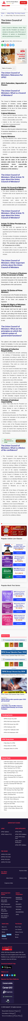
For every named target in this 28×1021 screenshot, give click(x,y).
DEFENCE (18, 909)
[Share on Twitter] (13, 45)
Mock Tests (18, 926)
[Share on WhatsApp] (2, 45)
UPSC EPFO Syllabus (20, 834)
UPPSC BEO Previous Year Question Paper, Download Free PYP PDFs (13, 767)
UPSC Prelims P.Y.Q (6, 834)
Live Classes (18, 929)
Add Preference (21, 441)
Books (16, 937)
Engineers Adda (9, 883)
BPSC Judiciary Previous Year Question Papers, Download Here (13, 793)
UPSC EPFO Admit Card (20, 837)
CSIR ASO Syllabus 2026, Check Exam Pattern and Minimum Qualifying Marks (13, 762)
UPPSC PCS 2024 (6, 854)
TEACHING (19, 906)
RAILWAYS (18, 904)
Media (3, 932)
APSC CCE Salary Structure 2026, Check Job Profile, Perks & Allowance (14, 798)
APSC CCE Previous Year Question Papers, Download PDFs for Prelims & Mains (13, 777)
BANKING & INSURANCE (19, 898)
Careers (6, 935)
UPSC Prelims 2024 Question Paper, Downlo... (13, 694)
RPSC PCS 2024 (5, 859)
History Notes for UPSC (10, 745)
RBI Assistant (4, 913)
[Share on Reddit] (8, 45)
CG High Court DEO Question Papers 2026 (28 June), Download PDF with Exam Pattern (14, 783)
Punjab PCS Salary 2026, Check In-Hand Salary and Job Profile (14, 802)
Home (3, 13)
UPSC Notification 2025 (9, 727)
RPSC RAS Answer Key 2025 (11, 724)
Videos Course (19, 932)
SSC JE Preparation (6, 906)
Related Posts (5, 635)
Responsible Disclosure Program (10, 1011)
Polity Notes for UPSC (9, 743)
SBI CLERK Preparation (4, 900)
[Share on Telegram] (5, 45)
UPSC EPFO (18, 831)
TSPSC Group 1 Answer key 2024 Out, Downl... (13, 675)
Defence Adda (23, 878)
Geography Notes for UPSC (11, 748)
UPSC (17, 914)
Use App (23, 2)
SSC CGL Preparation (4, 910)
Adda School (9, 878)
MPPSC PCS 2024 (6, 856)
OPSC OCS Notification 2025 (11, 732)
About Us (4, 926)
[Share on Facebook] (10, 45)
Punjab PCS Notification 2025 (11, 729)
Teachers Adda (23, 870)
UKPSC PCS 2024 (6, 862)
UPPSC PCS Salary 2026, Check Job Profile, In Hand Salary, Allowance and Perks (13, 808)
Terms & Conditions (7, 1015)
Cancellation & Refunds (8, 1013)
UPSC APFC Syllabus (20, 845)
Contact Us (5, 929)
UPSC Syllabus (5, 831)
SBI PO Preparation (6, 897)
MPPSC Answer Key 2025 (10, 718)
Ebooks (17, 934)
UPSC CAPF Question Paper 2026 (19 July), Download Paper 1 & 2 (13, 771)
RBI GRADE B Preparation (4, 916)
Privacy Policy (17, 1015)
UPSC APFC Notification (18, 841)
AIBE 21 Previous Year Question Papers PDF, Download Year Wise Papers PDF (14, 789)
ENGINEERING (20, 912)
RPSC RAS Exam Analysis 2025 (12, 721)
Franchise (4, 938)
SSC (17, 901)
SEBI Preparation (5, 904)
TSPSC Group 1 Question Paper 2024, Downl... (13, 655)
